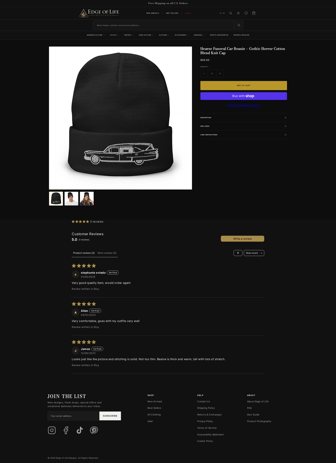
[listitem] (56, 199)
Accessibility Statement (210, 434)
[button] (81, 221)
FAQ (249, 407)
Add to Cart (243, 85)
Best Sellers (172, 13)
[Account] (238, 13)
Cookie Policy (205, 441)
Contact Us (203, 401)
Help (200, 395)
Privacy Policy (205, 421)
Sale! (150, 421)
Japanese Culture (95, 35)
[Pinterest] (94, 430)
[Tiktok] (80, 430)
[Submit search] (238, 25)
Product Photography (259, 421)
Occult (113, 35)
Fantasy (127, 35)
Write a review (242, 238)
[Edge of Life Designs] (99, 13)
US (221, 13)
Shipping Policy (206, 407)
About (251, 395)
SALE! (188, 13)
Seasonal (198, 35)
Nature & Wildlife (242, 35)
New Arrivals (152, 13)
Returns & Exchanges (209, 414)
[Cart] (253, 13)
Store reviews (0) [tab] (106, 252)
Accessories (180, 35)
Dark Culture (145, 35)
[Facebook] (66, 430)
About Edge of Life (258, 401)
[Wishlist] (246, 13)
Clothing (163, 35)
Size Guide (253, 414)
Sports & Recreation (219, 35)
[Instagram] (52, 430)
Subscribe (110, 416)
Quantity (204, 67)
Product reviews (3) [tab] (84, 252)
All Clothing (154, 414)
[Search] (230, 13)
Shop (151, 395)
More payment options (243, 105)
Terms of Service (207, 427)
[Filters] (238, 253)
